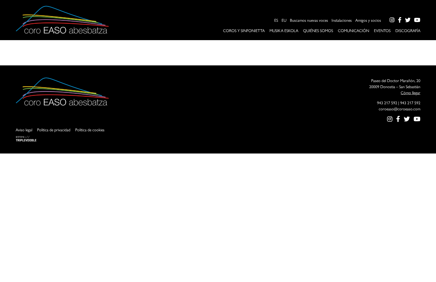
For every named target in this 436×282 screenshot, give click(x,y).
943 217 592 (387, 103)
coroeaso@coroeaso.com (399, 109)
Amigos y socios (368, 20)
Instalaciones (342, 20)
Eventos (382, 30)
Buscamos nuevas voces (309, 20)
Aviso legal (24, 130)
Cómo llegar (410, 92)
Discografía (407, 30)
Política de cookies (89, 130)
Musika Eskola (283, 30)
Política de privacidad (53, 130)
